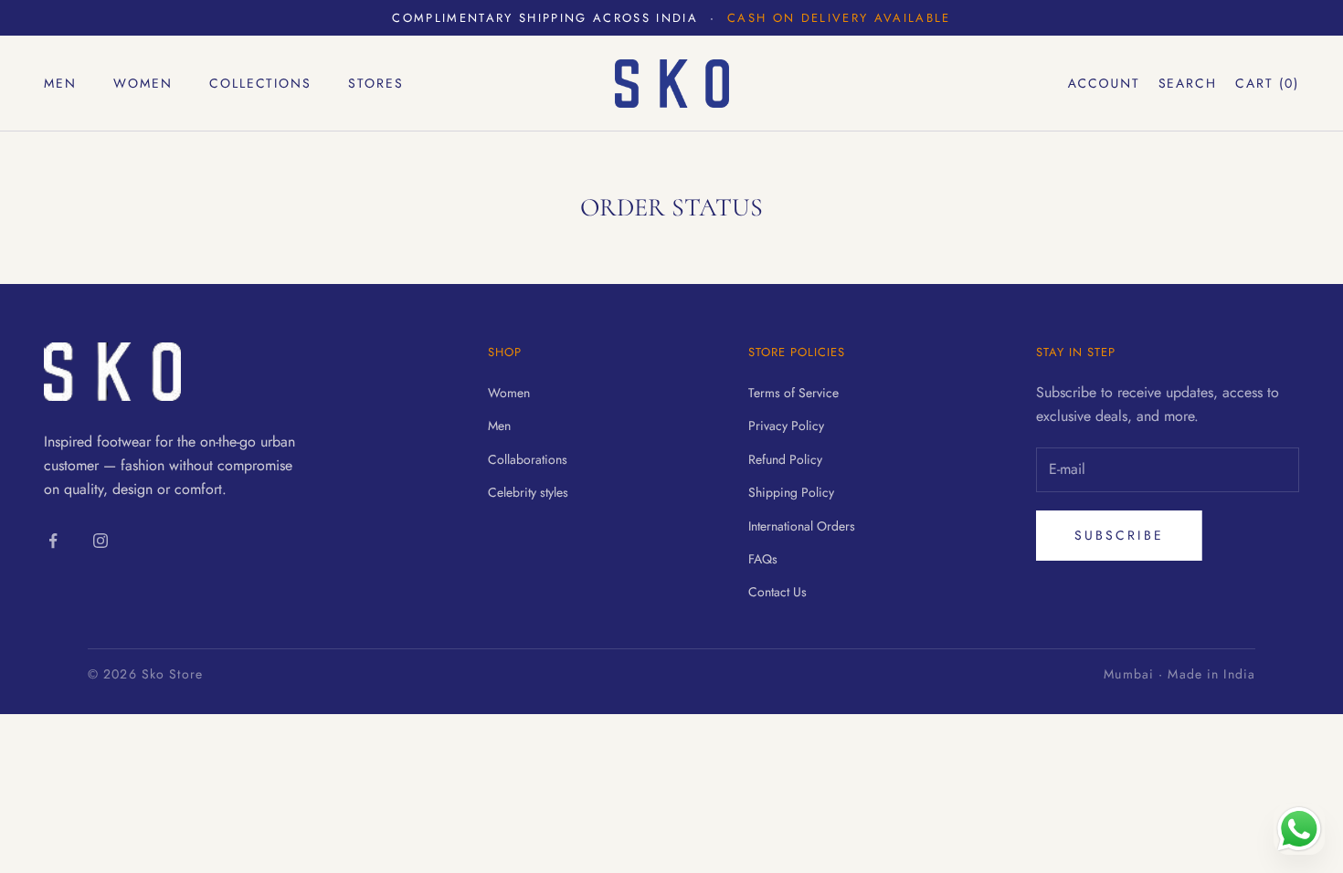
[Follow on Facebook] (53, 540)
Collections (260, 83)
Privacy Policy (786, 425)
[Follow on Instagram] (100, 540)
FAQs (762, 559)
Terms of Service (793, 393)
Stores (376, 83)
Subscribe (1119, 535)
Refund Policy (785, 459)
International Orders (801, 526)
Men (60, 83)
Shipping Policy (791, 492)
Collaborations (527, 459)
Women (143, 83)
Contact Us (777, 592)
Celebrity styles (528, 492)
